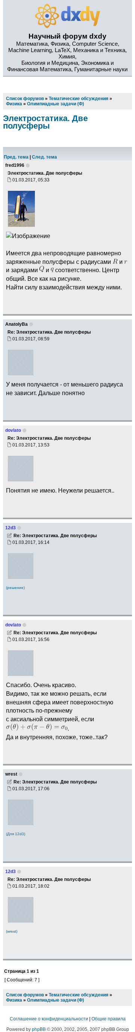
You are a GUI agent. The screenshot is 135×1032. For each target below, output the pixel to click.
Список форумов (25, 995)
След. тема (44, 157)
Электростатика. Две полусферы (45, 122)
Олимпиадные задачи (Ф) (55, 1000)
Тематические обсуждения (78, 995)
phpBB (39, 1029)
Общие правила (109, 1019)
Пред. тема (16, 157)
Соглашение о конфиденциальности (49, 1019)
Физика (14, 1000)
